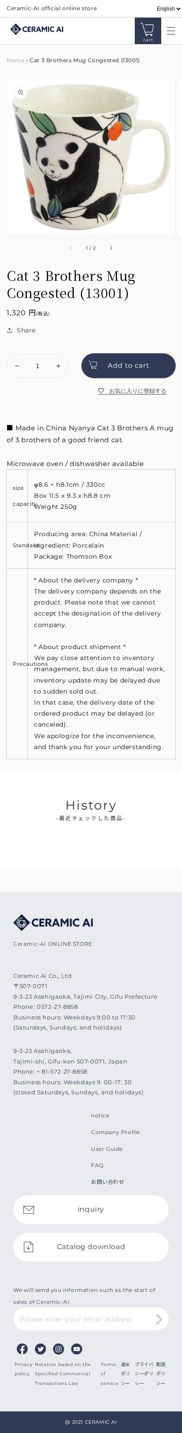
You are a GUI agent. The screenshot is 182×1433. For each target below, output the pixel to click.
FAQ (97, 1165)
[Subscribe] (159, 1319)
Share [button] (26, 330)
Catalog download (91, 1247)
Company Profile (115, 1132)
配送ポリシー (161, 1374)
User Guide (107, 1149)
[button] (169, 31)
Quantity (20, 346)
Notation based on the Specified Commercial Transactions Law (63, 1374)
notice (100, 1115)
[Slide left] (71, 248)
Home (15, 60)
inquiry (91, 1209)
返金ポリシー (125, 1374)
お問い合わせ (108, 1182)
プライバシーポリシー (144, 1374)
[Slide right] (111, 248)
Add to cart (128, 365)
